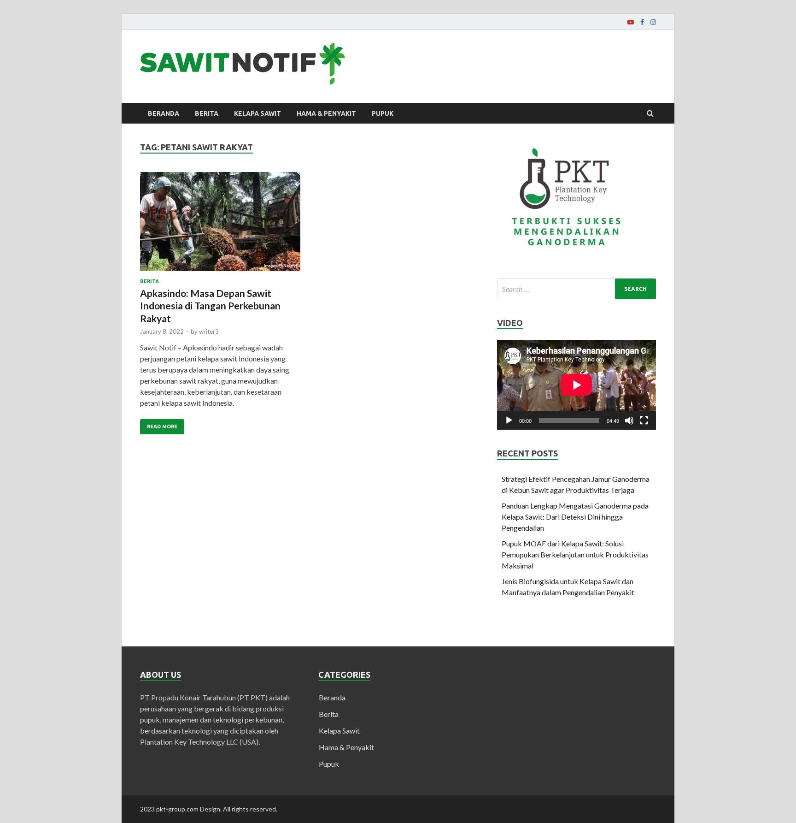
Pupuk (382, 113)
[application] (576, 385)
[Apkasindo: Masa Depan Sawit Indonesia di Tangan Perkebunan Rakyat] (220, 225)
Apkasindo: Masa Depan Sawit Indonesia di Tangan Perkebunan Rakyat (210, 305)
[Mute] (629, 420)
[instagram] (653, 22)
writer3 (209, 331)
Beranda (163, 113)
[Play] (509, 420)
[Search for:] (576, 288)
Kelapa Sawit (257, 113)
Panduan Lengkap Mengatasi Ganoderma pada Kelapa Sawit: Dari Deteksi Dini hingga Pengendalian (575, 516)
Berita (206, 113)
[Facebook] (642, 22)
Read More (162, 426)
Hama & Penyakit (326, 113)
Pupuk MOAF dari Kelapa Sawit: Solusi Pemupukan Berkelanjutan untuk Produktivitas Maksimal (575, 554)
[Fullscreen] (644, 420)
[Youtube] (630, 22)
